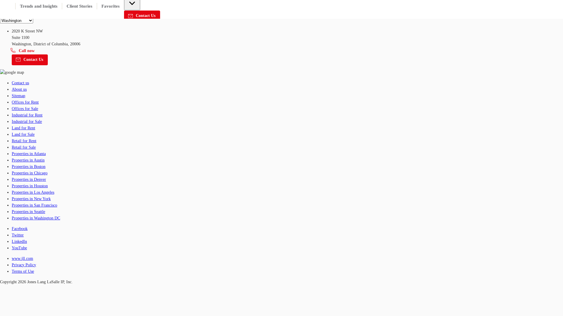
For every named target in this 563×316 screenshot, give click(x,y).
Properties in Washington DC (36, 218)
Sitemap (18, 96)
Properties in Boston (28, 166)
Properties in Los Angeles (33, 192)
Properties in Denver (29, 179)
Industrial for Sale (27, 121)
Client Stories (79, 6)
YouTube (19, 248)
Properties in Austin (28, 160)
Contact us (20, 83)
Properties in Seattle (28, 211)
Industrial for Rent (27, 115)
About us (19, 89)
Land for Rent (23, 128)
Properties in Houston (30, 186)
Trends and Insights (38, 6)
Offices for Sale (25, 109)
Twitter (18, 235)
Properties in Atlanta (29, 154)
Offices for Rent (25, 102)
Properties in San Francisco (34, 205)
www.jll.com (22, 258)
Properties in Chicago (30, 173)
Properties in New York (31, 199)
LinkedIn (19, 241)
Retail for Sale (24, 147)
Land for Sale (23, 134)
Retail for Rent (24, 141)
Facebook (20, 228)
